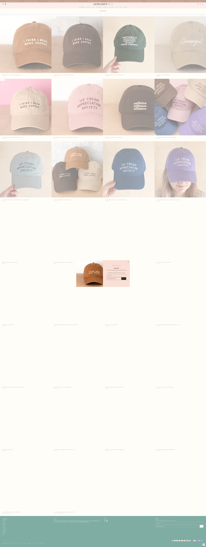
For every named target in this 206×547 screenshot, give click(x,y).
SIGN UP (123, 278)
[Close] (128, 261)
